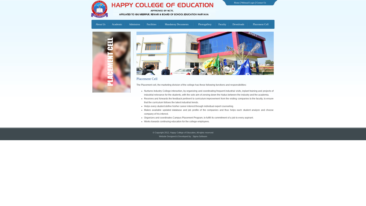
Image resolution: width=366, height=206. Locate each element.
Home (236, 3)
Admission (134, 24)
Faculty (222, 24)
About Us (100, 24)
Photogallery (205, 24)
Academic (117, 24)
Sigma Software (200, 136)
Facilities (151, 24)
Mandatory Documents (177, 24)
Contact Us (261, 3)
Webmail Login (248, 3)
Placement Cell (261, 24)
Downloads (238, 24)
